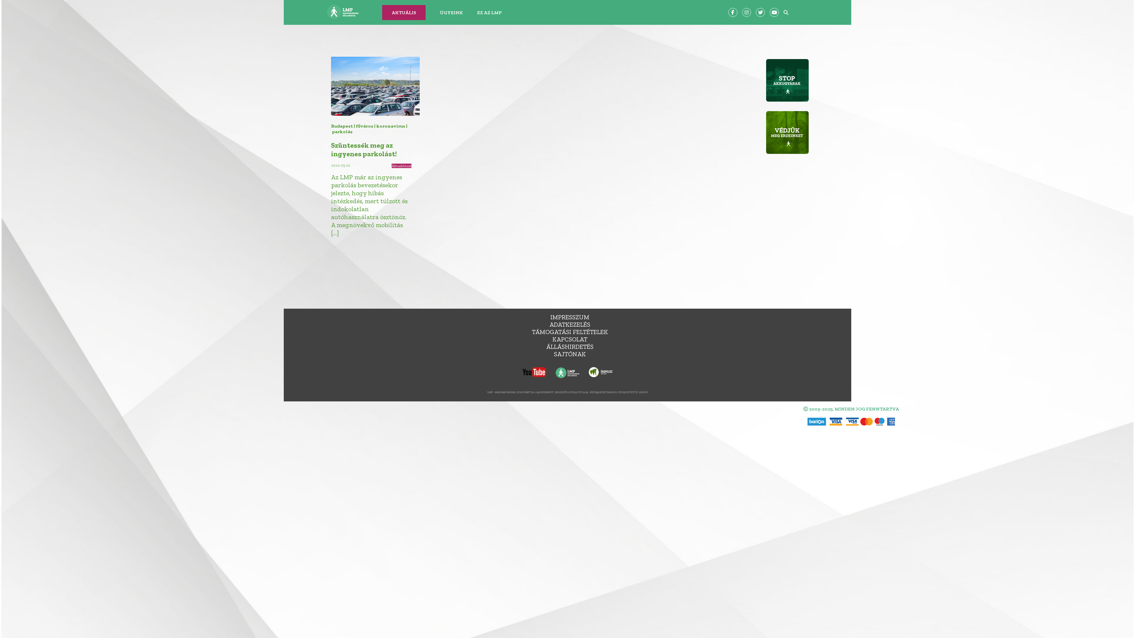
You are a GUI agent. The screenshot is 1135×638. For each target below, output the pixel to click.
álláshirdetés (570, 346)
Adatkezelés (569, 324)
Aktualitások (401, 166)
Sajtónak (570, 354)
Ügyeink (451, 12)
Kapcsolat (569, 339)
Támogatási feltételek (570, 332)
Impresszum (569, 317)
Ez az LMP (489, 12)
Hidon (643, 392)
